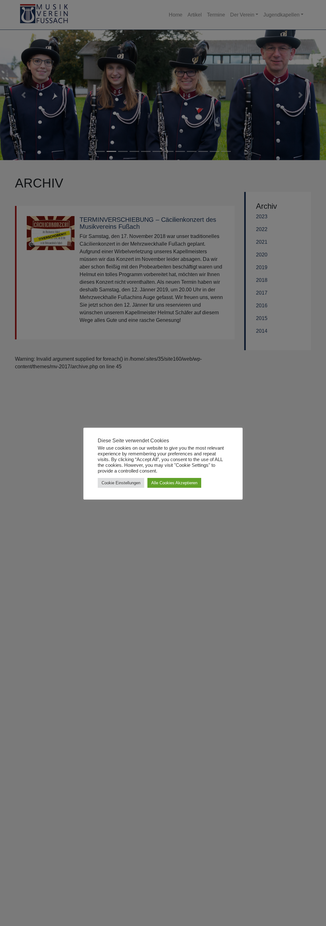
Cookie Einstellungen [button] (121, 482)
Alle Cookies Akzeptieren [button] (174, 482)
